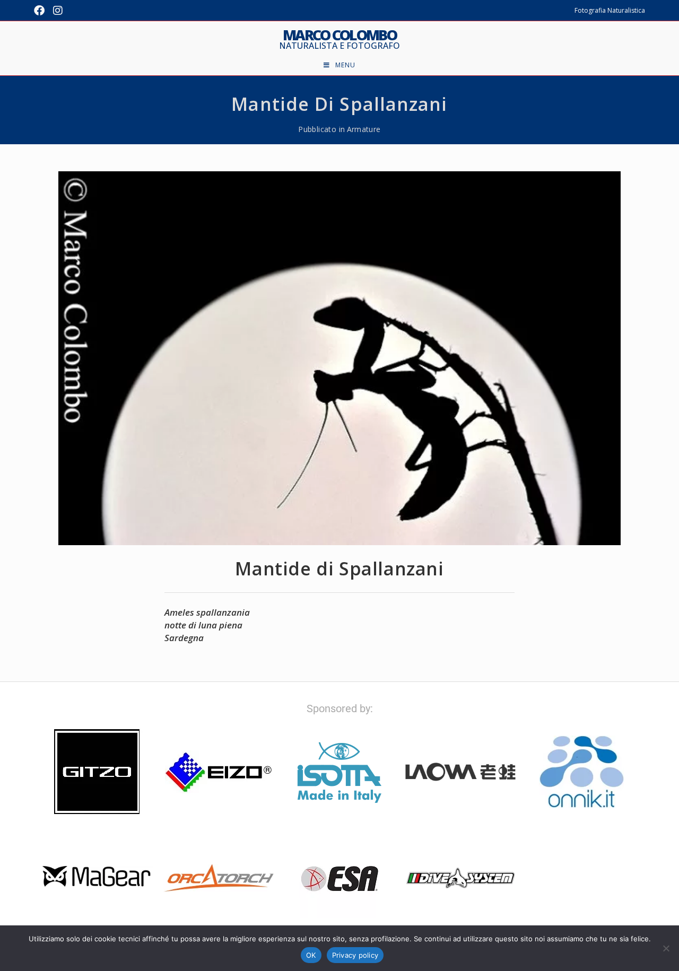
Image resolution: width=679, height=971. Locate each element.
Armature (364, 129)
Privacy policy (355, 955)
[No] (665, 948)
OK (311, 955)
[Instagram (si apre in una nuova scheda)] (58, 10)
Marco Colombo (339, 39)
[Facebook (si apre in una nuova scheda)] (41, 10)
